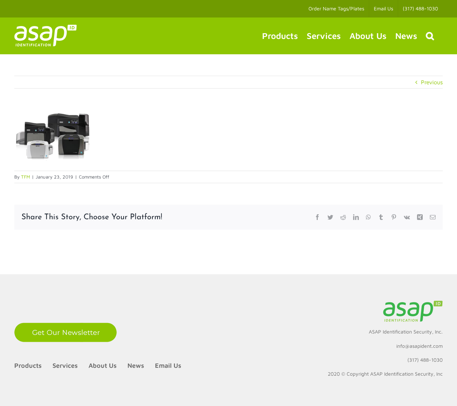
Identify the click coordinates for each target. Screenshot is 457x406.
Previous (432, 82)
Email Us (168, 365)
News (135, 365)
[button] (430, 35)
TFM (25, 177)
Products (28, 365)
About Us (103, 365)
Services (65, 365)
